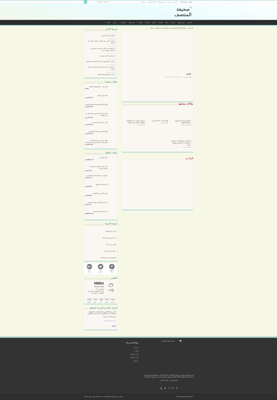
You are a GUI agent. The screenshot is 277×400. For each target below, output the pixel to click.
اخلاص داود (186, 77)
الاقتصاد (160, 22)
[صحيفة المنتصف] (177, 11)
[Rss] (107, 2)
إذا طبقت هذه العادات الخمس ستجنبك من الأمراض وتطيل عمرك (181, 143)
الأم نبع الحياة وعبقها (102, 184)
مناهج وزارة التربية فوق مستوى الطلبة (183, 121)
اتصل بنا (169, 2)
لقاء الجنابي (88, 186)
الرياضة (147, 22)
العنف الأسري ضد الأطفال (100, 193)
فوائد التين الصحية (102, 95)
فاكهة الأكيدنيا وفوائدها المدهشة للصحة (96, 104)
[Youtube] (98, 2)
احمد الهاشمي (89, 159)
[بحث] (85, 2)
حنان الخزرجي (89, 97)
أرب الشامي (88, 177)
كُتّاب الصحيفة (151, 2)
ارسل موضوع (161, 2)
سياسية (173, 22)
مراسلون (143, 2)
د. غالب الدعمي (111, 251)
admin (87, 88)
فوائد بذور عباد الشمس (160, 121)
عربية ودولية (181, 22)
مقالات (108, 22)
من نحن (175, 2)
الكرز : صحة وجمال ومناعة (100, 122)
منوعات (140, 22)
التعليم (154, 22)
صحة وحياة (132, 22)
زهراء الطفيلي (89, 213)
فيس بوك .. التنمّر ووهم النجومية (98, 86)
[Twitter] (101, 2)
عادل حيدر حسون (111, 238)
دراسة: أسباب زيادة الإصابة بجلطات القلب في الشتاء (135, 121)
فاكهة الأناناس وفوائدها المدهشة (98, 131)
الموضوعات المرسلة (110, 257)
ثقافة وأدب (123, 22)
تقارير (114, 22)
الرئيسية (189, 22)
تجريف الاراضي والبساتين (100, 211)
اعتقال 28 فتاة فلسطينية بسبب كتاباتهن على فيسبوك (170, 28)
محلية (166, 22)
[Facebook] (102, 2)
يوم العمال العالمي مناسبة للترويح (98, 202)
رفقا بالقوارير (104, 157)
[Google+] (105, 2)
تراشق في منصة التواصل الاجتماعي (97, 175)
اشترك (114, 326)
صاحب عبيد (113, 231)
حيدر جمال (88, 204)
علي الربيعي (88, 170)
